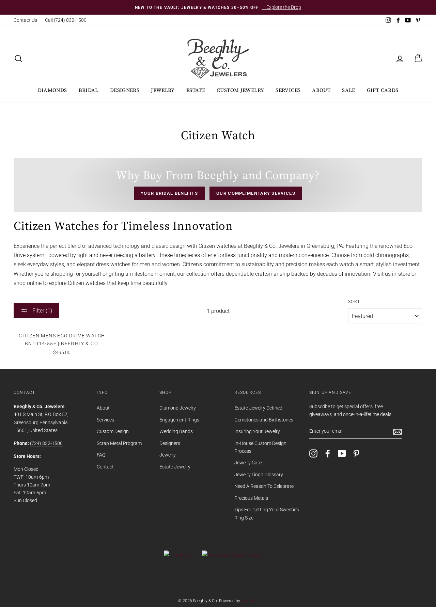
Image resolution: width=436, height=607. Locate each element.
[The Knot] (177, 555)
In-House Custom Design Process (260, 447)
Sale (348, 90)
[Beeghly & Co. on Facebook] (328, 453)
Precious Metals (251, 498)
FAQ (101, 455)
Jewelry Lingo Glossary (258, 474)
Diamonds (52, 90)
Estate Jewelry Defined (258, 408)
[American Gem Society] (232, 555)
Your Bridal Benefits (169, 193)
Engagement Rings (179, 419)
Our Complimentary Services (255, 193)
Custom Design (113, 431)
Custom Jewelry (240, 90)
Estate (195, 90)
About (321, 90)
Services (288, 90)
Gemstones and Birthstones (263, 419)
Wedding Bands (176, 431)
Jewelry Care (248, 462)
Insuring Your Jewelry (257, 431)
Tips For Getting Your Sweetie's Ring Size (266, 513)
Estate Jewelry (174, 466)
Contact (105, 466)
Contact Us (25, 20)
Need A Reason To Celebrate (264, 486)
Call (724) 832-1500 (66, 20)
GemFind (249, 600)
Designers (124, 90)
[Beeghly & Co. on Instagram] (313, 453)
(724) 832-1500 (46, 443)
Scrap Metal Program (119, 443)
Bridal (88, 90)
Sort (354, 301)
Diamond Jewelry (177, 408)
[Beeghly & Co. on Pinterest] (356, 453)
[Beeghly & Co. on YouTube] (342, 453)
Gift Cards (383, 90)
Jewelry (163, 90)
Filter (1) (41, 310)
